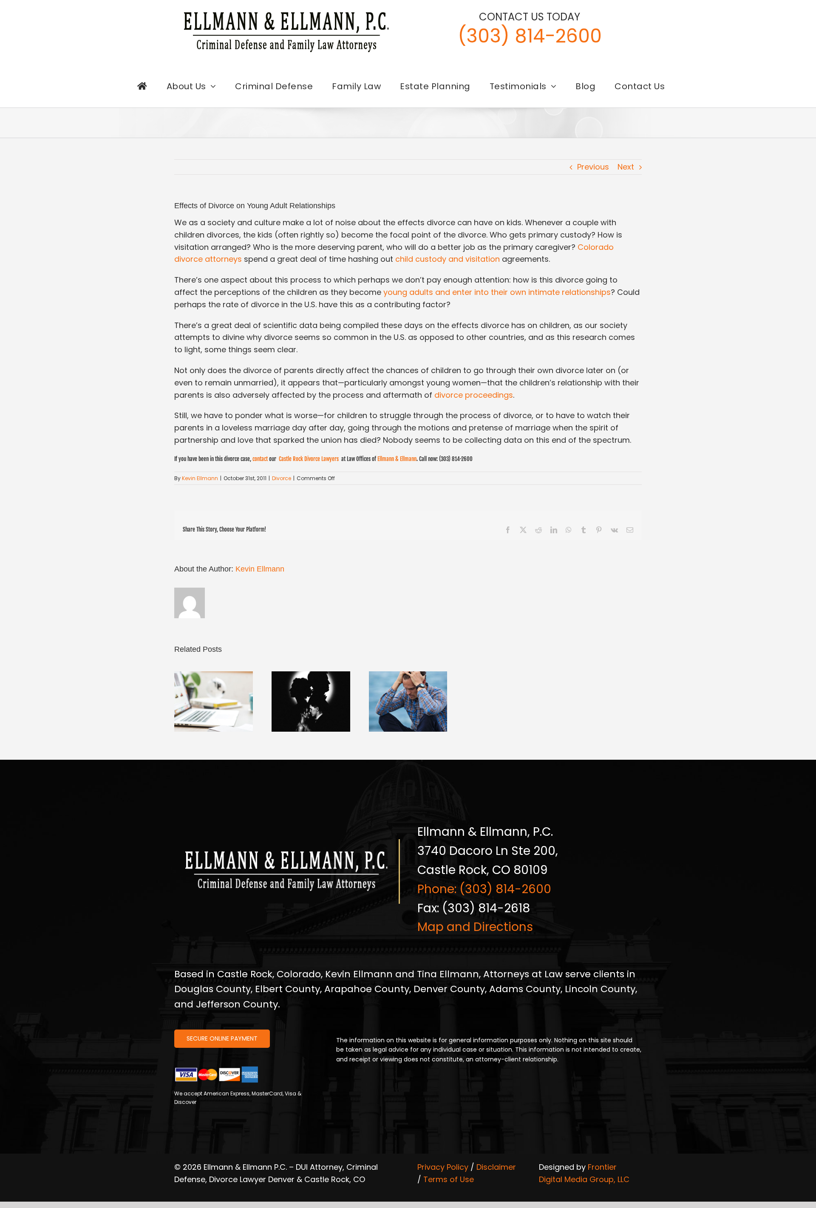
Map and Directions (475, 927)
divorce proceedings (473, 395)
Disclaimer (496, 1167)
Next (626, 166)
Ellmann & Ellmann (396, 458)
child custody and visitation (447, 259)
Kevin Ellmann (200, 478)
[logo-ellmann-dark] (286, 12)
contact (260, 458)
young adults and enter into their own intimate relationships (497, 292)
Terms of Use (448, 1179)
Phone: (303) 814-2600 (484, 889)
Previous (593, 166)
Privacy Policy (442, 1167)
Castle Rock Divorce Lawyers (309, 458)
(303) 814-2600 (530, 36)
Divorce (281, 478)
